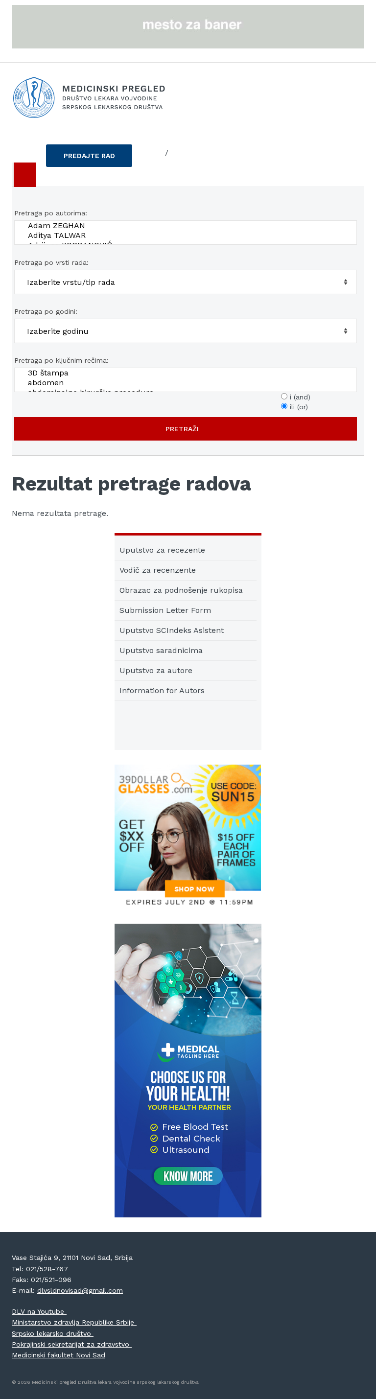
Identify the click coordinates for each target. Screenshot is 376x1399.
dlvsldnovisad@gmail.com (80, 1290)
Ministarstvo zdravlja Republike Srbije (74, 1322)
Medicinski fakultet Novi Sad (58, 1355)
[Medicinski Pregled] (188, 97)
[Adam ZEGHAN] (187, 226)
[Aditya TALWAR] (187, 235)
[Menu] (24, 175)
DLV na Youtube (39, 1311)
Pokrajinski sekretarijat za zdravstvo (72, 1344)
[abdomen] (187, 383)
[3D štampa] (187, 373)
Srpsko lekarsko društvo (53, 1333)
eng (179, 153)
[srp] (155, 153)
